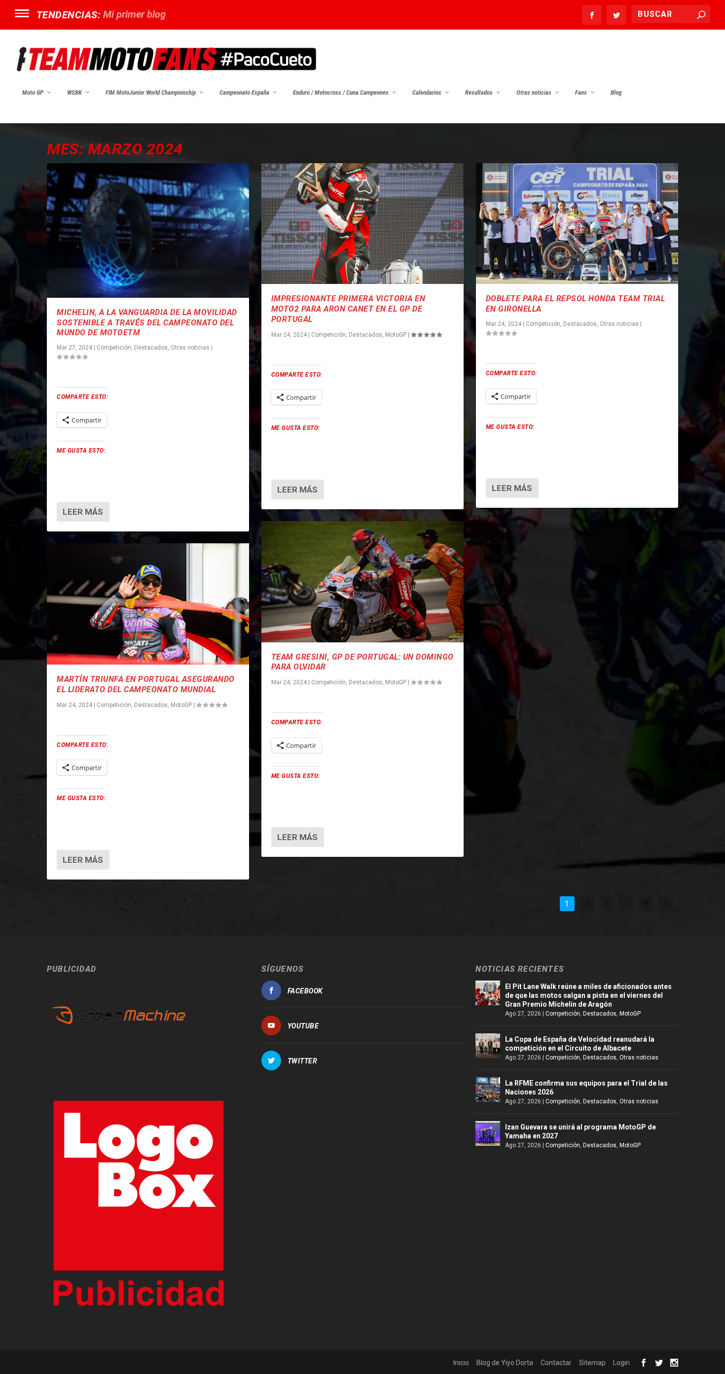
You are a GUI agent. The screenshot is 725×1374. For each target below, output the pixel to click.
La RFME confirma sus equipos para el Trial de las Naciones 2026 (586, 1087)
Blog (616, 92)
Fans (581, 92)
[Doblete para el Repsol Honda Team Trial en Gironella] (577, 223)
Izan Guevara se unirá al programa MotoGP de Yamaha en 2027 (580, 1131)
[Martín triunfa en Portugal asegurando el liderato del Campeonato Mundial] (148, 604)
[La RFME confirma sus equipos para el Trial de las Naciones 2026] (487, 1089)
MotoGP (181, 705)
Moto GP (32, 92)
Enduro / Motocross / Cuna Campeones (341, 92)
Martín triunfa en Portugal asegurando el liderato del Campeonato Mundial (146, 684)
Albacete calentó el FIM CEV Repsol (179, 14)
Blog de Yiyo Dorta (504, 1363)
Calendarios (426, 92)
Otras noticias (533, 92)
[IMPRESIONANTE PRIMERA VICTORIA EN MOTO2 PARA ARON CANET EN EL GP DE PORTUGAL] (362, 223)
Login (621, 1363)
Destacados (151, 347)
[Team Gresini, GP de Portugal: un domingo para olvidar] (362, 581)
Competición (114, 347)
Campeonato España (244, 92)
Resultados (479, 92)
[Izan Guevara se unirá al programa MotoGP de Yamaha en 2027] (487, 1133)
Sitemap (592, 1363)
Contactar (556, 1363)
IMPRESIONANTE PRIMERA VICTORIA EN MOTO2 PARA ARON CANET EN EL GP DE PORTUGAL (348, 309)
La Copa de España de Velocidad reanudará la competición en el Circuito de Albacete (579, 1043)
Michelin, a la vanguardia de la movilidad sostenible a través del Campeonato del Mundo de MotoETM (147, 323)
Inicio (461, 1363)
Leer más (83, 512)
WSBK (74, 92)
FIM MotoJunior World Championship (151, 92)
